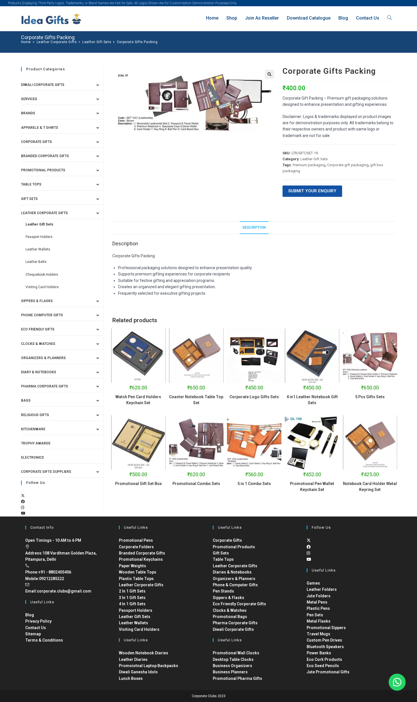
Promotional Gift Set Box (138, 483)
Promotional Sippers (326, 627)
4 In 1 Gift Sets (132, 604)
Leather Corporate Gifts (44, 213)
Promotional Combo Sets (196, 483)
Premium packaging (309, 165)
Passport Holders (39, 237)
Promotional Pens (136, 540)
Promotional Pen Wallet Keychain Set (312, 486)
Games (313, 583)
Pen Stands (223, 591)
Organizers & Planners (43, 358)
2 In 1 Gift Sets (132, 591)
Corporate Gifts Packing (137, 42)
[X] (23, 496)
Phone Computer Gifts (42, 315)
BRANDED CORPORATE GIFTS (45, 156)
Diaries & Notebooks (232, 572)
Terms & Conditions (44, 640)
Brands (28, 113)
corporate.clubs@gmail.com (64, 591)
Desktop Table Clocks (233, 659)
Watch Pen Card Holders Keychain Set (138, 400)
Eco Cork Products (324, 659)
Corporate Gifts (36, 142)
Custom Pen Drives (324, 640)
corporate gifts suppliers (46, 472)
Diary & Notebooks (38, 372)
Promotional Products (43, 170)
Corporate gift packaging (347, 165)
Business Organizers (232, 665)
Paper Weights (132, 566)
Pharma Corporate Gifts (44, 386)
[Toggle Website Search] (389, 18)
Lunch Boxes (131, 678)
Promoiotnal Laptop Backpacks (148, 665)
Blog (29, 615)
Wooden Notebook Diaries (143, 653)
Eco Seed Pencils (323, 665)
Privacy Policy (38, 621)
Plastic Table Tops (136, 578)
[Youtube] (23, 513)
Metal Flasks (318, 621)
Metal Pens (317, 602)
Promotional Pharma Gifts (237, 678)
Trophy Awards (35, 443)
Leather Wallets (38, 249)
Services (29, 99)
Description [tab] (254, 227)
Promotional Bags (230, 616)
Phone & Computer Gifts (235, 585)
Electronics (32, 457)
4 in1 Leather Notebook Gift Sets (312, 400)
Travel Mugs (318, 634)
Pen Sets (315, 615)
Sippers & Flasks (37, 301)
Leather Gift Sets (314, 159)
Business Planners (230, 672)
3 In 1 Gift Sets (132, 597)
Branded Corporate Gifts (142, 553)
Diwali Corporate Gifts (42, 85)
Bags (26, 400)
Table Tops (31, 184)
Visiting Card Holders (42, 287)
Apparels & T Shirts (39, 128)
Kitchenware (33, 429)
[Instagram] (22, 507)
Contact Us (35, 627)
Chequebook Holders (42, 275)
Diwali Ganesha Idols (138, 672)
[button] (269, 74)
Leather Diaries (133, 659)
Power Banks (319, 653)
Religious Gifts (35, 415)
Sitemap (33, 634)
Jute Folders (318, 596)
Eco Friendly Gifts (37, 329)
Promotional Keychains (141, 559)
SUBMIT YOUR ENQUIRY (312, 190)
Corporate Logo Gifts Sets (254, 397)
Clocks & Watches (38, 344)
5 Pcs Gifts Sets (370, 397)
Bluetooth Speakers (325, 646)
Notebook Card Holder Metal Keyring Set (370, 486)
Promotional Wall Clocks (236, 653)
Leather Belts (36, 262)
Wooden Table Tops (137, 572)
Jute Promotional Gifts (328, 672)
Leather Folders (322, 589)
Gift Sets (29, 199)
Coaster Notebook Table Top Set (196, 400)
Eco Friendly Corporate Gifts (239, 604)
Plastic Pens (318, 608)
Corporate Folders (136, 547)
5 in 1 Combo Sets (254, 483)
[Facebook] (23, 501)
